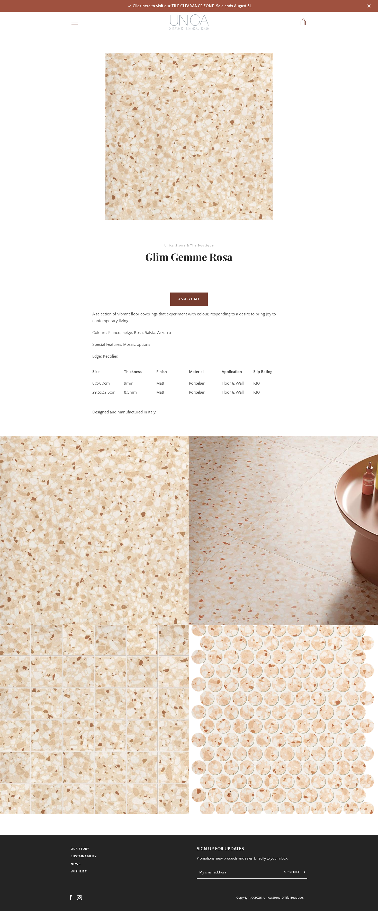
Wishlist (79, 871)
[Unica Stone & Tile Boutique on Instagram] (79, 897)
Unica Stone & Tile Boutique (283, 897)
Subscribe (292, 872)
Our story (80, 849)
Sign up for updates (220, 849)
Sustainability (84, 856)
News (76, 864)
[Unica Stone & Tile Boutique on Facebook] (70, 897)
